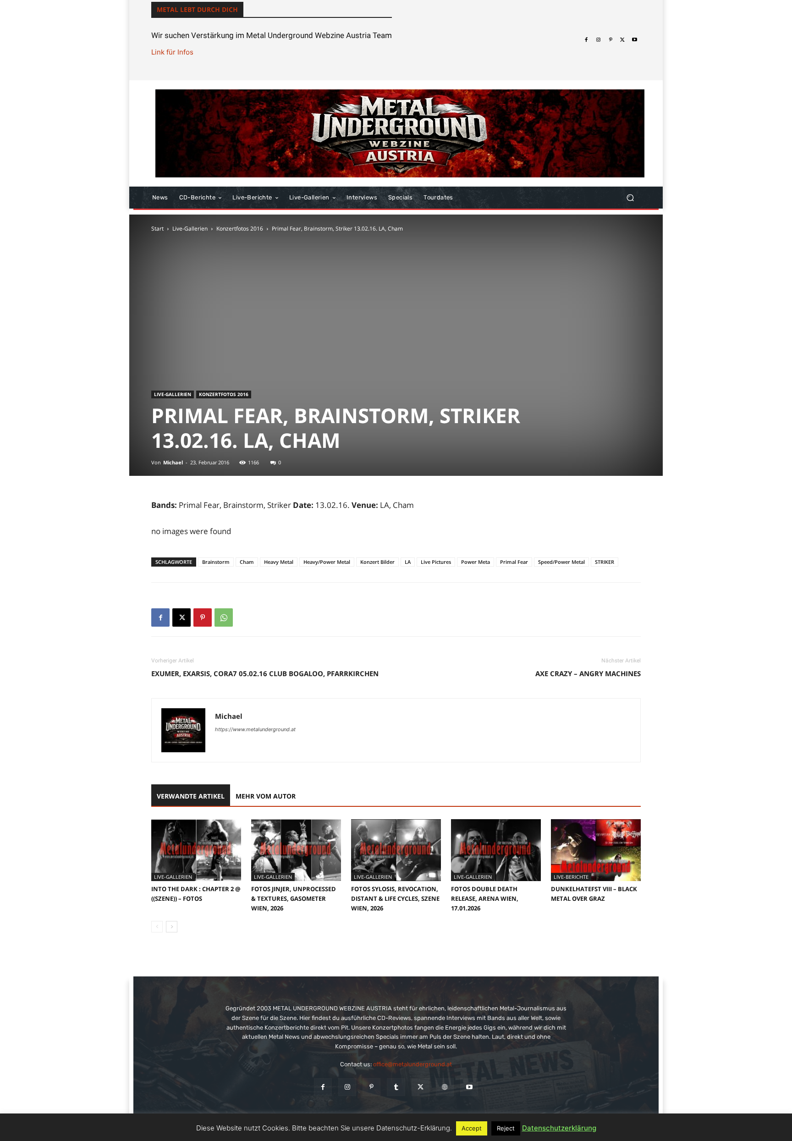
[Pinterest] (610, 40)
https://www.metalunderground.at (255, 729)
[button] (630, 198)
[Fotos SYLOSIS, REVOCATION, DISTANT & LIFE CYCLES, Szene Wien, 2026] (396, 850)
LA (408, 561)
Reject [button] (506, 1128)
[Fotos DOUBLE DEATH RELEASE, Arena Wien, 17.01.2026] (496, 850)
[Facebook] (586, 40)
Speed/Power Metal (561, 561)
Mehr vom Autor (266, 796)
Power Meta (475, 561)
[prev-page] (157, 926)
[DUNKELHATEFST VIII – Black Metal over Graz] (596, 850)
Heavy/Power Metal (326, 561)
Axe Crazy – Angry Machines (588, 673)
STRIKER (604, 561)
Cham (247, 561)
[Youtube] (635, 40)
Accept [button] (472, 1128)
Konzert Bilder (377, 561)
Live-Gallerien (190, 228)
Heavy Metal (278, 561)
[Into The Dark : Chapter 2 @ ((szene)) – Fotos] (196, 850)
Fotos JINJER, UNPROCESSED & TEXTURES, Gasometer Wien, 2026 (293, 898)
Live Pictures (436, 561)
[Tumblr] (396, 1087)
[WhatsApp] (223, 617)
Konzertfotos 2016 (239, 228)
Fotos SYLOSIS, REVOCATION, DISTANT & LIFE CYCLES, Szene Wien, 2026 (395, 898)
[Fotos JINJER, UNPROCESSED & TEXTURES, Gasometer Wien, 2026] (296, 850)
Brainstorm (216, 561)
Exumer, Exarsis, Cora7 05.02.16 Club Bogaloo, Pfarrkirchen (265, 673)
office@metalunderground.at (412, 1064)
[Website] (445, 1087)
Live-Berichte (571, 876)
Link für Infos (172, 52)
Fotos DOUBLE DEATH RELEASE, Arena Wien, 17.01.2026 (484, 898)
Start (157, 228)
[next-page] (171, 926)
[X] (622, 40)
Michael (173, 462)
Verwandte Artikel (191, 796)
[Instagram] (598, 40)
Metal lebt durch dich (197, 9)
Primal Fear (514, 561)
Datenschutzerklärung (559, 1128)
